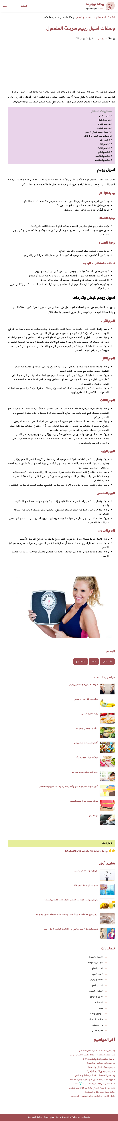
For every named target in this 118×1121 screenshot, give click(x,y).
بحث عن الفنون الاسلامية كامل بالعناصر (97, 1051)
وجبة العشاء (102, 128)
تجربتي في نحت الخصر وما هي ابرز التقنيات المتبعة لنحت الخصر (71, 929)
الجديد (24, 6)
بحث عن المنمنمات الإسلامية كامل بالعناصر (95, 1076)
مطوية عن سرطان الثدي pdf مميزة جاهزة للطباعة (92, 1080)
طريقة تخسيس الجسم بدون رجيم (83, 685)
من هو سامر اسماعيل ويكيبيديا (101, 1063)
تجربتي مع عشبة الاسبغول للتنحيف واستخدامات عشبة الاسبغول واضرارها (67, 914)
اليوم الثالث (102, 148)
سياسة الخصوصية (35, 1117)
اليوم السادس (101, 160)
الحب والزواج (97, 968)
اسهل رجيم (104, 116)
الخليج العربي (97, 974)
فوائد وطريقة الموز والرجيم (86, 699)
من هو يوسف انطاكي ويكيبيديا (101, 1067)
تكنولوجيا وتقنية (96, 1014)
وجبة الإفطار (103, 120)
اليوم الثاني (103, 144)
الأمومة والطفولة (96, 957)
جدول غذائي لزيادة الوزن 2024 (85, 885)
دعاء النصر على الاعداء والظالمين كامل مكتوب (94, 1084)
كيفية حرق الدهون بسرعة (87, 757)
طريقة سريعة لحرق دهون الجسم (84, 801)
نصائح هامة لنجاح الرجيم (96, 132)
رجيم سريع (80, 661)
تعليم (101, 1008)
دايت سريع (107, 661)
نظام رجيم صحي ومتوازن (87, 728)
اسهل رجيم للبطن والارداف (97, 136)
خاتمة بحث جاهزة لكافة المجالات (100, 1092)
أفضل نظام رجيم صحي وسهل (85, 743)
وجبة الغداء (103, 124)
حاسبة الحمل (97, 1031)
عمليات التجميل (96, 1019)
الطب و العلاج (97, 985)
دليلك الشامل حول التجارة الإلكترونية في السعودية (93, 1096)
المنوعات (99, 1002)
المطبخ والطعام (96, 991)
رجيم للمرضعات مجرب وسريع (85, 772)
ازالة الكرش (93, 816)
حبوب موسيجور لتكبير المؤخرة (101, 1071)
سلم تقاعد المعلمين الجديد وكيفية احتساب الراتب (92, 1055)
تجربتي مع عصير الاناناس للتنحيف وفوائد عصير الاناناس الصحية (71, 900)
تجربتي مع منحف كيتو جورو (86, 871)
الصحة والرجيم (96, 980)
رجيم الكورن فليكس (89, 714)
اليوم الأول (103, 140)
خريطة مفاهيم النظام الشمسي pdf (99, 1059)
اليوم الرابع (103, 152)
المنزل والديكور (96, 997)
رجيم (94, 661)
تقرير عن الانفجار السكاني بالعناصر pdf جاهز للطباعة (91, 1088)
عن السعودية (97, 1025)
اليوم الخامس (101, 156)
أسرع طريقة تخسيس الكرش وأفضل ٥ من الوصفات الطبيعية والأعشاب (68, 786)
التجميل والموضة (95, 963)
